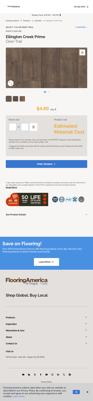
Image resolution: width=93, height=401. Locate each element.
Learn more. (18, 396)
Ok (76, 392)
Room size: (14, 119)
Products (26, 21)
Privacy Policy (46, 382)
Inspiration (11, 324)
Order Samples (44, 164)
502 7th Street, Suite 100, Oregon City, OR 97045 (25, 357)
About (9, 337)
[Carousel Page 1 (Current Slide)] (45, 92)
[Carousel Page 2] (48, 92)
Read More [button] (11, 187)
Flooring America (12, 21)
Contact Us (11, 343)
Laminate (38, 21)
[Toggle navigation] (87, 6)
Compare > (81, 27)
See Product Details (16, 214)
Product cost (60, 119)
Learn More (44, 262)
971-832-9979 (79, 7)
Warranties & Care (15, 330)
